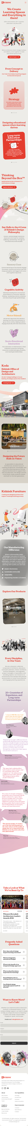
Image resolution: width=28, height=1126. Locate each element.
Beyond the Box (5, 1109)
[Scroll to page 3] (14, 113)
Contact (17, 1108)
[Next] (26, 97)
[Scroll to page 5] (17, 113)
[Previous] (2, 97)
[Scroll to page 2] (12, 113)
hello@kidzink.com (17, 1019)
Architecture (18, 1097)
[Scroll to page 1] (11, 113)
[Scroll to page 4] (15, 113)
